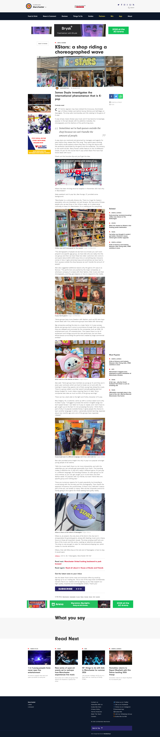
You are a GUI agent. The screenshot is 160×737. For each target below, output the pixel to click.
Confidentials (64, 88)
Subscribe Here (96, 707)
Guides (90, 16)
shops (90, 596)
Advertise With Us (96, 704)
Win (112, 16)
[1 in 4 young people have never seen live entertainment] (39, 665)
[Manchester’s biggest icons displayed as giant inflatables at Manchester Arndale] (120, 372)
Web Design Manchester (97, 733)
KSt (94, 596)
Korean (86, 596)
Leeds (30, 704)
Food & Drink (32, 16)
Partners (102, 16)
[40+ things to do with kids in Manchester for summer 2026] (93, 665)
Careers (93, 716)
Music (82, 596)
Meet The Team (96, 714)
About (130, 16)
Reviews (65, 16)
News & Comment (49, 16)
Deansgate (73, 596)
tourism (98, 596)
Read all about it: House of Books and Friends (84, 568)
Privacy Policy (95, 709)
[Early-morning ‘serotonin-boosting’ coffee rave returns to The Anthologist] (120, 215)
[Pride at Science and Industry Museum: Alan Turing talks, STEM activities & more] (120, 245)
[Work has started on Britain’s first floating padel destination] (120, 225)
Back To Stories (42, 43)
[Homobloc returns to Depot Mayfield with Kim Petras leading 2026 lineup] (120, 665)
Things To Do (77, 16)
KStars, (57, 556)
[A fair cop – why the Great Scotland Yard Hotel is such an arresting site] (120, 382)
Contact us (94, 702)
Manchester (65, 596)
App (120, 16)
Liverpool (31, 707)
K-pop (78, 596)
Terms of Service (96, 711)
